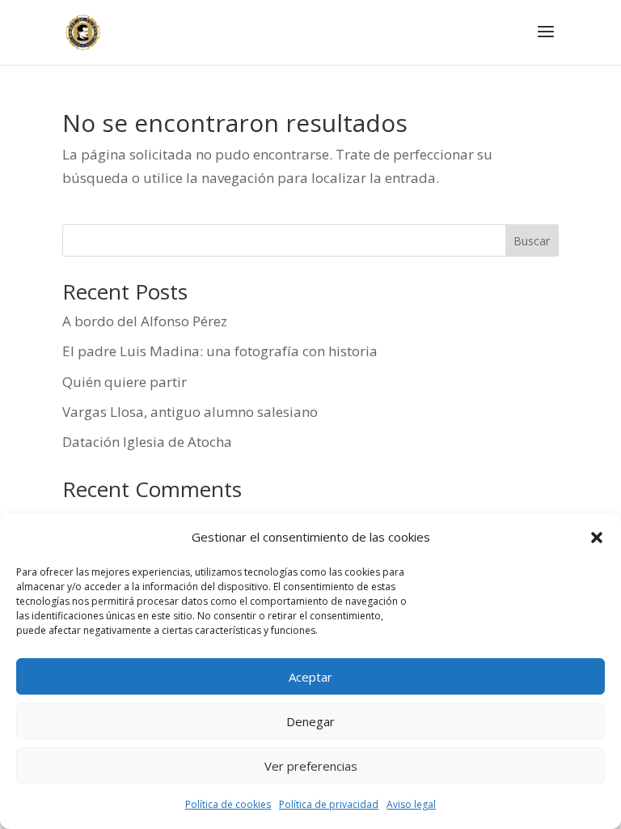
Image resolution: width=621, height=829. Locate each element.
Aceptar (310, 677)
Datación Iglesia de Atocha (147, 441)
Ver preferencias (310, 766)
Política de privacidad (328, 804)
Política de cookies (228, 804)
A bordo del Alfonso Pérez (144, 321)
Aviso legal (411, 804)
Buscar (531, 241)
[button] (597, 537)
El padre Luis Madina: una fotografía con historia (220, 351)
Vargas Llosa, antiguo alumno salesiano (190, 411)
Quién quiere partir (124, 381)
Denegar (310, 721)
